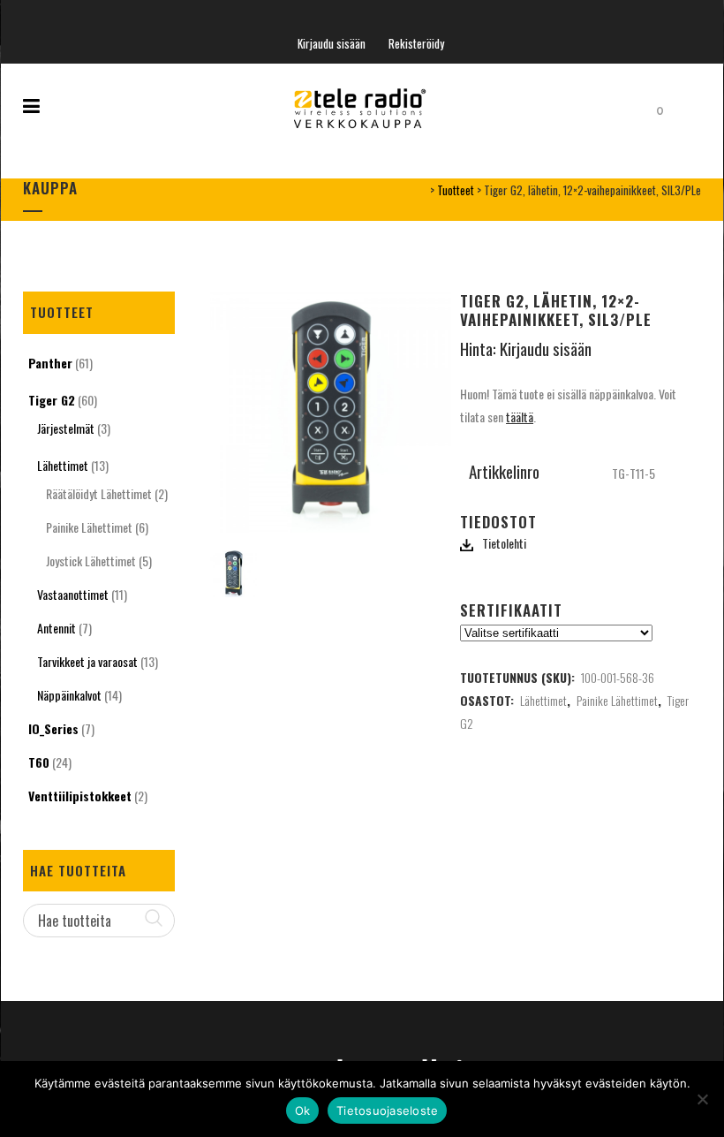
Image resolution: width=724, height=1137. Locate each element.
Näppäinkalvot (69, 695)
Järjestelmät (65, 428)
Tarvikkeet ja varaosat (87, 661)
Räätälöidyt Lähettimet (99, 493)
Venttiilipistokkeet (80, 795)
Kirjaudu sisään (332, 43)
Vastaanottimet (73, 594)
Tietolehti (504, 543)
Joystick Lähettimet (91, 560)
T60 (38, 762)
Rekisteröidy (416, 43)
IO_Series (53, 728)
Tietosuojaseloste (387, 1110)
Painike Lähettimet (89, 527)
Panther (50, 362)
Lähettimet (62, 465)
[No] (702, 1099)
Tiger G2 (51, 399)
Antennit (56, 627)
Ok (303, 1110)
